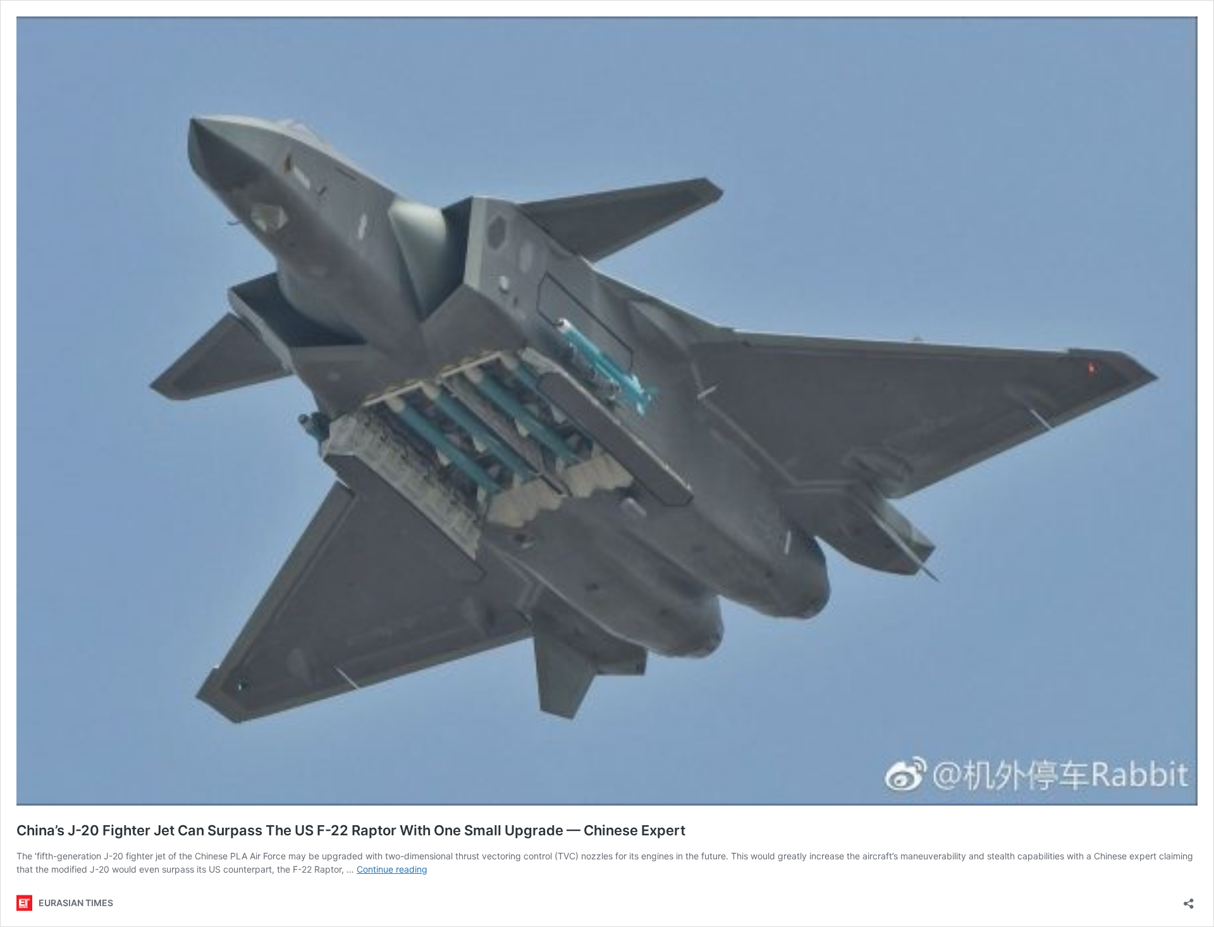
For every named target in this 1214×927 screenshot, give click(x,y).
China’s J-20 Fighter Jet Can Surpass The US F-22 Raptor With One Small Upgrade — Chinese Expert (350, 830)
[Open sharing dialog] (1189, 899)
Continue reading (392, 869)
